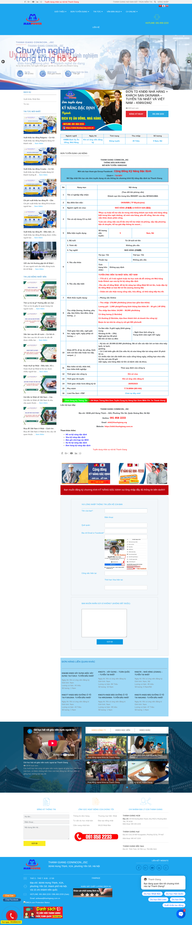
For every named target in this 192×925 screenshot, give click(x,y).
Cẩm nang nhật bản (81, 825)
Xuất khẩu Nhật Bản (32, 99)
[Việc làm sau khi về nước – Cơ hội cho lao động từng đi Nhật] (40, 322)
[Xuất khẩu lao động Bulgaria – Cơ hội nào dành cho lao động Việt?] (40, 125)
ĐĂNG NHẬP (163, 2)
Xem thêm (39, 143)
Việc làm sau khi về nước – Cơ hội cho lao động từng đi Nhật (39, 335)
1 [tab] (127, 787)
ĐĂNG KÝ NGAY (136, 114)
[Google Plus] (29, 2)
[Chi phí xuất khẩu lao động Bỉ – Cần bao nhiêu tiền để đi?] (40, 188)
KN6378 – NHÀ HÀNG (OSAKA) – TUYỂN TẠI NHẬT (148, 673)
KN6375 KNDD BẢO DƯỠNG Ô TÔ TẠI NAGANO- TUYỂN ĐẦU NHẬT (149, 696)
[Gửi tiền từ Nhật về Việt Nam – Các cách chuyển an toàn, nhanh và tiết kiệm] (40, 384)
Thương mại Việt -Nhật (107, 816)
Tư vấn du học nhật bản (83, 821)
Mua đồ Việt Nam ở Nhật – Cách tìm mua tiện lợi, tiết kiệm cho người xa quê (40, 429)
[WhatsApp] (41, 2)
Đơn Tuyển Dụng (79, 12)
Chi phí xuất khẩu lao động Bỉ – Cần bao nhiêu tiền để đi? (38, 201)
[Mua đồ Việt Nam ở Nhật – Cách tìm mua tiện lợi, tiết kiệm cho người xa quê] (40, 416)
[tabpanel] (106, 761)
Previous (3, 62)
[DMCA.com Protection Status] (37, 902)
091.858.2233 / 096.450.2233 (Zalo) (54, 894)
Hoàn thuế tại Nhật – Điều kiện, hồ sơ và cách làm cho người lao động (39, 367)
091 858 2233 (158, 114)
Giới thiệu (59, 12)
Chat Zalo (9, 895)
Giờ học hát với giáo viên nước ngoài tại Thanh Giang (46, 762)
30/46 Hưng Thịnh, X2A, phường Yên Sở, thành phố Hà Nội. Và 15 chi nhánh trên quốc (48, 886)
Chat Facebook (11, 900)
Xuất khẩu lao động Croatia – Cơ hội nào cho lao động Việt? (39, 170)
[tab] (99, 730)
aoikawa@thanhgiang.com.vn (48, 898)
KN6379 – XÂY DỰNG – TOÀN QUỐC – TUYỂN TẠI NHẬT (114, 673)
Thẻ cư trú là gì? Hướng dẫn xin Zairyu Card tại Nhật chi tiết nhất (40, 304)
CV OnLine (131, 12)
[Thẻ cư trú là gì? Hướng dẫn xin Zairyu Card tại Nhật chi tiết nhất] (40, 290)
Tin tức (97, 12)
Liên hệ (96, 27)
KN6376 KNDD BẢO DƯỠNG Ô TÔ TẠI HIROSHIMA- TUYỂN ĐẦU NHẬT (113, 696)
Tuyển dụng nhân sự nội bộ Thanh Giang (62, 2)
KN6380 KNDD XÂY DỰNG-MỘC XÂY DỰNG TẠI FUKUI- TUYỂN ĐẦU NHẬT (78, 674)
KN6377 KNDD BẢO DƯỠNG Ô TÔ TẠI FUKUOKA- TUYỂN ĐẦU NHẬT (76, 696)
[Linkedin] (37, 2)
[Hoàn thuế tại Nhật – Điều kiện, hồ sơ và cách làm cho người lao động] (40, 353)
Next (189, 62)
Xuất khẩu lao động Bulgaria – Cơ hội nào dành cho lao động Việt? (39, 138)
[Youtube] (33, 2)
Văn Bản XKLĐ (113, 12)
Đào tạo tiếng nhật (105, 821)
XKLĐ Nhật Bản (104, 825)
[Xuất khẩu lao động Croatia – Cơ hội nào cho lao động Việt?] (40, 156)
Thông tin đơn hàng (81, 816)
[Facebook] (25, 2)
